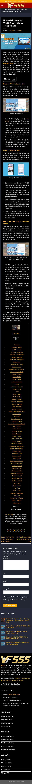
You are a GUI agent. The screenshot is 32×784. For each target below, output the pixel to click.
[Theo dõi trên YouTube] (18, 684)
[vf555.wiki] (16, 5)
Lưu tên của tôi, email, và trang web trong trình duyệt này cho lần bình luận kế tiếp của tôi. (15, 599)
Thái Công (19, 30)
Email (5, 581)
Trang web (6, 589)
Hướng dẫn (10, 9)
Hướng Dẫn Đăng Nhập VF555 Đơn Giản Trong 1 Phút (24, 539)
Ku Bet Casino (5, 680)
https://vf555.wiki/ (14, 694)
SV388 (23, 678)
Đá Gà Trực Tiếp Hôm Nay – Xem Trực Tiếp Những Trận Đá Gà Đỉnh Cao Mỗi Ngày (18, 620)
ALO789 (17, 678)
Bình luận (6, 559)
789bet (27, 678)
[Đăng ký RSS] (15, 684)
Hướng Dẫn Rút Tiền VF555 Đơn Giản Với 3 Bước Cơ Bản (17, 643)
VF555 (4, 9)
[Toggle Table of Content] (13, 79)
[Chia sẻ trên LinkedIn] (23, 530)
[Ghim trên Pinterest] (20, 530)
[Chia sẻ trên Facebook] (11, 530)
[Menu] (2, 5)
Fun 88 (21, 680)
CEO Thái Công (9, 514)
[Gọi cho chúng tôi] (9, 684)
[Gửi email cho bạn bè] (17, 530)
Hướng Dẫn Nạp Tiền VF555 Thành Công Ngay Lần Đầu (7, 539)
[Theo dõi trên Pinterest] (12, 684)
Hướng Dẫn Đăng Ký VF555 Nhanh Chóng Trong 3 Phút (16, 632)
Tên (4, 573)
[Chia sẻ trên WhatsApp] (8, 530)
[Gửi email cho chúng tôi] (6, 684)
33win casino (14, 680)
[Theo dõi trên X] (2, 684)
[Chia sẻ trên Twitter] (14, 530)
